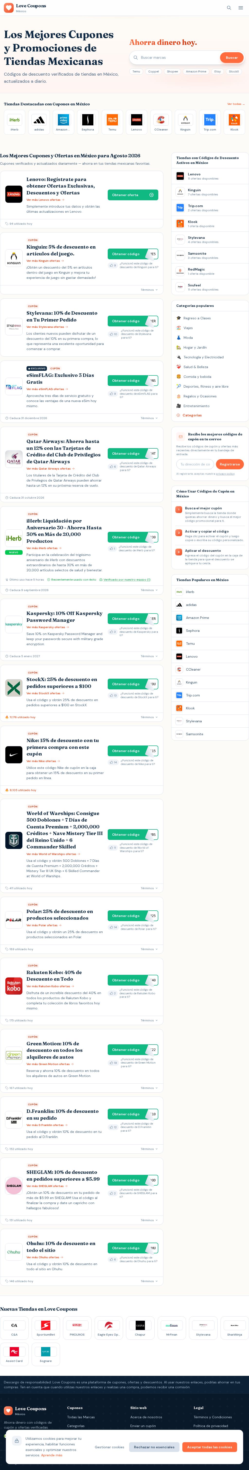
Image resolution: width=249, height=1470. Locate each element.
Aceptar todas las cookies (209, 1447)
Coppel (153, 71)
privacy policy (225, 473)
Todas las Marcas (81, 1417)
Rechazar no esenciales (154, 1447)
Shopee (172, 71)
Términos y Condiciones (213, 1417)
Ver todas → (236, 104)
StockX (234, 71)
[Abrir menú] (240, 7)
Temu (136, 71)
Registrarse (230, 464)
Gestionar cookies (109, 1447)
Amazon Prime (196, 71)
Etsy (217, 71)
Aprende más (51, 1455)
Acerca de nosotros (146, 1417)
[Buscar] (229, 7)
